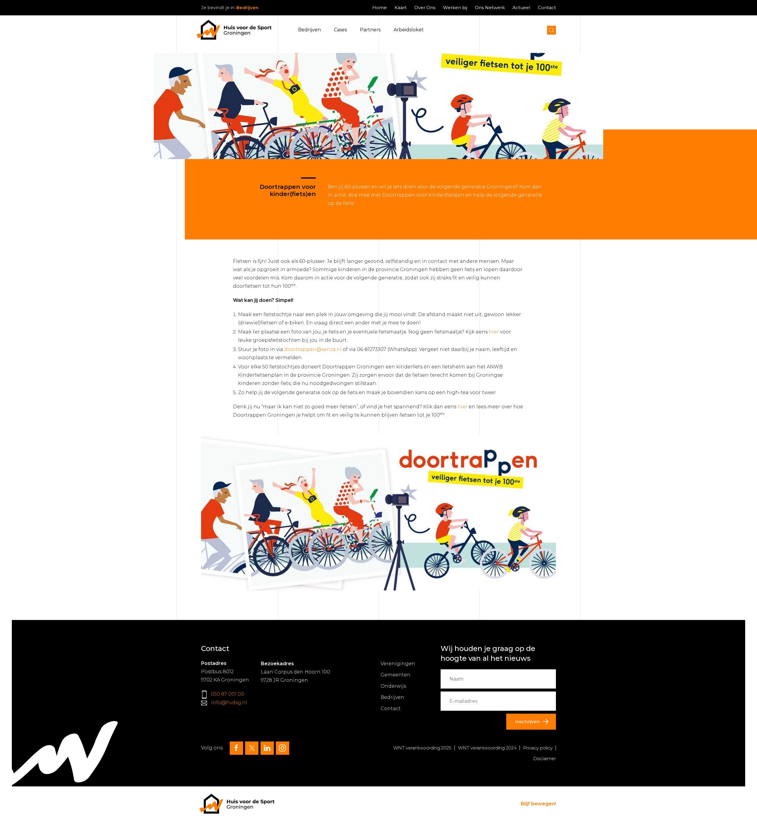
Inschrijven (527, 721)
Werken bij (455, 7)
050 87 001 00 (227, 694)
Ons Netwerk (490, 7)
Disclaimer (544, 758)
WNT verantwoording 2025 (422, 748)
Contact (547, 7)
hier (494, 332)
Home (379, 7)
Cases (340, 30)
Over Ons (424, 7)
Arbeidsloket (409, 30)
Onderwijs (393, 686)
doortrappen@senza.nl (313, 349)
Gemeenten (395, 675)
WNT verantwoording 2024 (487, 748)
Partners (370, 30)
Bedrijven (309, 30)
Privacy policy (538, 748)
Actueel (521, 7)
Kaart (400, 7)
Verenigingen (398, 663)
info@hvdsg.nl (229, 702)
